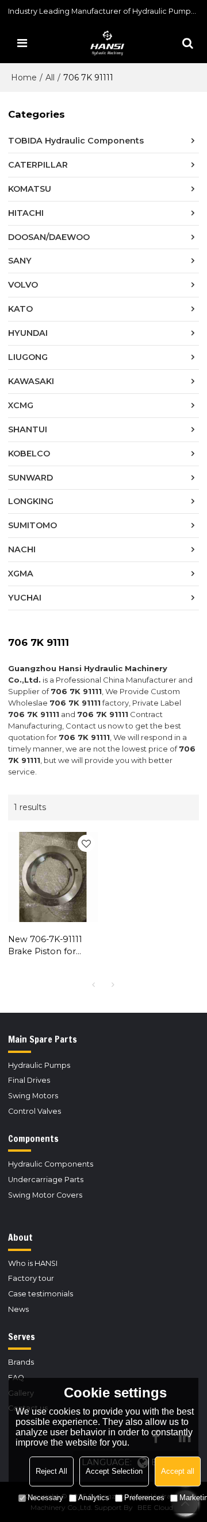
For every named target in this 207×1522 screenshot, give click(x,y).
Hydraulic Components (50, 1164)
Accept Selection (114, 1471)
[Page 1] (93, 984)
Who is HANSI (32, 1263)
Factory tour (31, 1278)
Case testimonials (40, 1293)
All (50, 77)
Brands (21, 1362)
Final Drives (29, 1080)
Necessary (45, 1497)
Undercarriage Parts (45, 1179)
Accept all (177, 1471)
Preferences (144, 1497)
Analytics (93, 1497)
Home (24, 77)
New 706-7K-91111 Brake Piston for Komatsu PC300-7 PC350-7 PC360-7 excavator (46, 946)
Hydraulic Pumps (39, 1065)
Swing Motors (33, 1095)
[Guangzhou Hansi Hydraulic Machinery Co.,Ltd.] (107, 43)
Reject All (51, 1471)
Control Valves (34, 1111)
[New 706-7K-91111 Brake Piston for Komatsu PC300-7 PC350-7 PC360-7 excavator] (53, 876)
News (18, 1309)
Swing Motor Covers (45, 1195)
